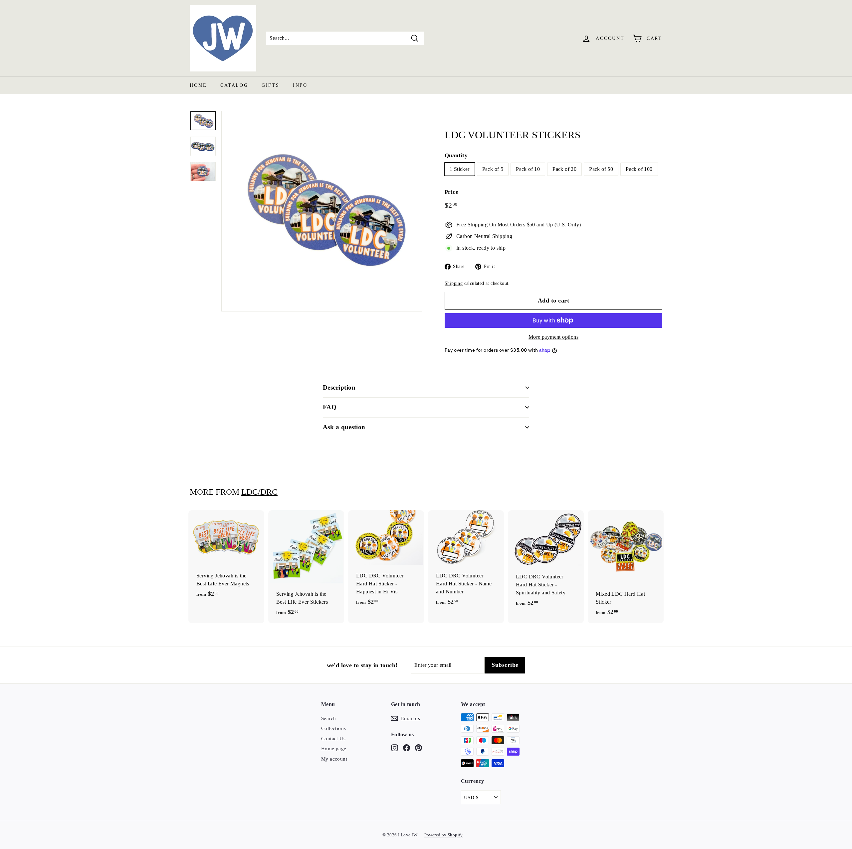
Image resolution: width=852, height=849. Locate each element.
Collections (333, 728)
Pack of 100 (639, 169)
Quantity (456, 155)
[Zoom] (322, 211)
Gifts (271, 85)
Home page (333, 748)
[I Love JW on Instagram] (394, 747)
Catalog (234, 85)
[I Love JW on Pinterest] (418, 747)
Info (300, 85)
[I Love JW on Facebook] (406, 747)
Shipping (454, 283)
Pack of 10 (528, 169)
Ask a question (344, 427)
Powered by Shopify (443, 834)
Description (339, 387)
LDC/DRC (259, 491)
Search (328, 718)
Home (198, 85)
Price (451, 192)
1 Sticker (460, 169)
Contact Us (333, 738)
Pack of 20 (564, 169)
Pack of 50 (601, 169)
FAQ (329, 407)
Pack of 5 (493, 169)
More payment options (553, 337)
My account (334, 759)
